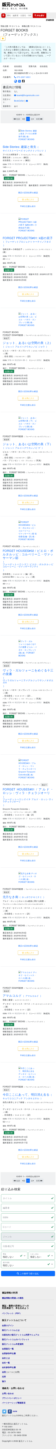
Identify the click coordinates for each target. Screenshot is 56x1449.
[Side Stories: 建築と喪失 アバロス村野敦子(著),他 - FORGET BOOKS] (28, 135)
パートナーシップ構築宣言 (14, 1403)
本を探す (40, 15)
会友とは (6, 1358)
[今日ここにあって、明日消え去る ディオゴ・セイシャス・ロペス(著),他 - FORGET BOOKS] (28, 1074)
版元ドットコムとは (11, 1330)
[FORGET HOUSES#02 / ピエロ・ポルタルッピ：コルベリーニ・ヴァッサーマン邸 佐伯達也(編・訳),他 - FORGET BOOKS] (28, 531)
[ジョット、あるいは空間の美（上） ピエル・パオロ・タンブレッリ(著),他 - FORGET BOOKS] (28, 319)
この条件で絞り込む (29, 1273)
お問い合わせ (8, 1393)
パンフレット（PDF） (12, 1313)
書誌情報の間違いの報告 (13, 1298)
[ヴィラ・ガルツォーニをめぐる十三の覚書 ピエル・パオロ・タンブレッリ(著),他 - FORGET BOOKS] (28, 648)
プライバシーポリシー (12, 1398)
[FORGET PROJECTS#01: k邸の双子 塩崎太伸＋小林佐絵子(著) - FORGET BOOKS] (28, 225)
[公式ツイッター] (19, 81)
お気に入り (29, 199)
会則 (4, 1372)
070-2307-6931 (23, 77)
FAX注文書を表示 (28, 206)
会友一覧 (6, 1363)
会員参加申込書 (9, 1353)
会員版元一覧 (8, 1349)
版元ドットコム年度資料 (13, 1344)
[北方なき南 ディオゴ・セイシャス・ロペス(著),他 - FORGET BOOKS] (28, 877)
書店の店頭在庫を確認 (28, 192)
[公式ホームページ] (15, 81)
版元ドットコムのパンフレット (15, 1339)
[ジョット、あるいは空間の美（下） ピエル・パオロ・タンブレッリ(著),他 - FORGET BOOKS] (28, 423)
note (15, 1411)
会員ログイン (8, 1325)
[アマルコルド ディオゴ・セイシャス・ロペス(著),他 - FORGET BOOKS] (28, 976)
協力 (4, 1381)
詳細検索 (50, 20)
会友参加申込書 (9, 1367)
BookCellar (19, 100)
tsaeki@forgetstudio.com (27, 95)
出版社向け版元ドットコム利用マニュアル (20, 1335)
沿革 (4, 1377)
